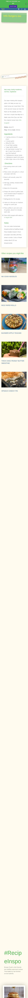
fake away (7, 89)
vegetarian (13, 91)
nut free (6, 91)
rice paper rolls (8, 305)
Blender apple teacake (11, 333)
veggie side (8, 217)
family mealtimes (16, 89)
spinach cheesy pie (9, 391)
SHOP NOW (13, 6)
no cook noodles (9, 276)
